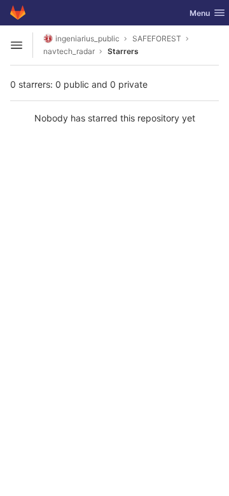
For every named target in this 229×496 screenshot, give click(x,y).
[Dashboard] (18, 12)
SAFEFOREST (156, 38)
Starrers (123, 51)
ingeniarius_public (87, 38)
